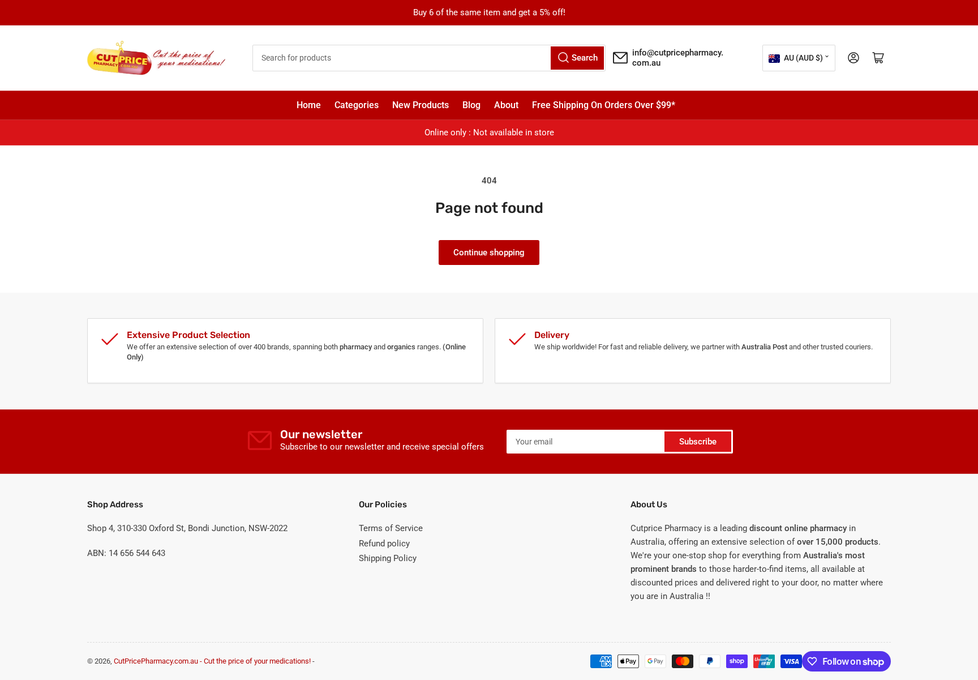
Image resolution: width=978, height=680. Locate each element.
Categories (356, 105)
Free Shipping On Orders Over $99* (603, 105)
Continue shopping (489, 252)
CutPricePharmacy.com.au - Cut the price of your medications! (212, 661)
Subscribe (698, 442)
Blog (471, 105)
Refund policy (384, 543)
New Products (420, 105)
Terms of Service (391, 528)
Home (309, 105)
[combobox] (429, 58)
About (506, 105)
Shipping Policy (388, 558)
